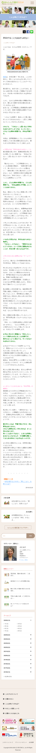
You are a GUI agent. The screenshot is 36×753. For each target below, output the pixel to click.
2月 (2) (20, 623)
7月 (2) (6, 631)
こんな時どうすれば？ (9, 42)
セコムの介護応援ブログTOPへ (17, 528)
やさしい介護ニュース (12, 708)
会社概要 (31, 742)
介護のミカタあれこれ (12, 713)
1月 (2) (6, 623)
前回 (4, 77)
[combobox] (13, 535)
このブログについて (11, 694)
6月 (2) (20, 628)
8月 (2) (20, 631)
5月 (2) (6, 628)
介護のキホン (9, 699)
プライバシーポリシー (21, 742)
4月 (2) (20, 626)
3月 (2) (6, 626)
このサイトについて (7, 742)
